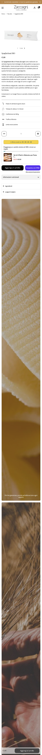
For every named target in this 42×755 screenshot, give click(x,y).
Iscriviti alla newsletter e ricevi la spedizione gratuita (21, 2)
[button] (38, 8)
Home (3, 14)
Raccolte (9, 14)
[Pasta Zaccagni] (21, 8)
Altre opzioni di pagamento (33, 172)
